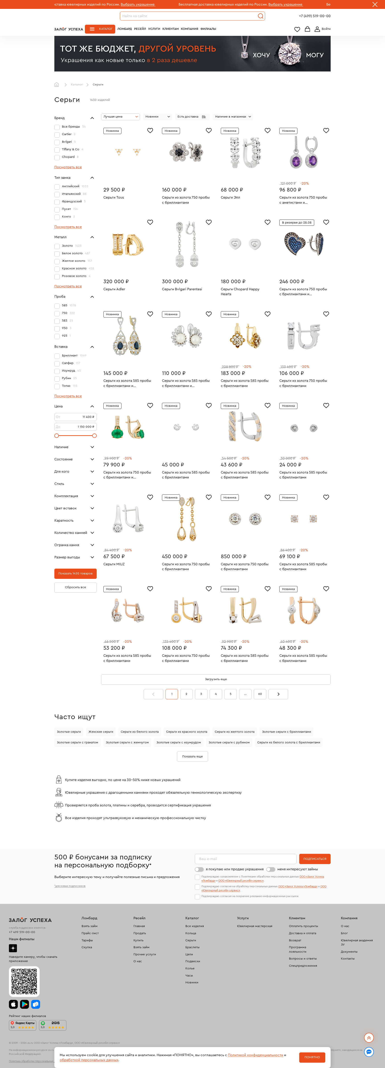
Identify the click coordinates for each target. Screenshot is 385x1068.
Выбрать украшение (93, 4)
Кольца (190, 933)
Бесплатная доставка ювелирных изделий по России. (178, 4)
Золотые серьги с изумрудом (178, 742)
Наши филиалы (22, 939)
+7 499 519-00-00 (22, 932)
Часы (189, 975)
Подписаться (314, 859)
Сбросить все (75, 587)
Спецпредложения (303, 965)
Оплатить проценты (303, 926)
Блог (344, 933)
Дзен (13, 948)
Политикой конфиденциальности (255, 1055)
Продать (139, 933)
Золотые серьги (69, 731)
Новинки (191, 982)
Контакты (348, 958)
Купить (138, 940)
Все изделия (194, 926)
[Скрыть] (375, 5)
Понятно (312, 1057)
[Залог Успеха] (68, 29)
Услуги (154, 29)
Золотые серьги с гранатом (77, 742)
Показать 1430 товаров (75, 573)
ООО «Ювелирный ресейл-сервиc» (241, 880)
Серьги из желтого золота (234, 731)
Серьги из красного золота (186, 731)
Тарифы (87, 940)
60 (260, 694)
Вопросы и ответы (303, 958)
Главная (57, 85)
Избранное (297, 29)
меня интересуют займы (297, 869)
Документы (349, 951)
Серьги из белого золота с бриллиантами (288, 742)
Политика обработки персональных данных (36, 1061)
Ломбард (124, 29)
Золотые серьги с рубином (229, 742)
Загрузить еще (216, 679)
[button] (192, 117)
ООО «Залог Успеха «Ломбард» (297, 886)
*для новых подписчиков (70, 886)
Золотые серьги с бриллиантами (286, 731)
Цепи (189, 954)
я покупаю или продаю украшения (235, 869)
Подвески (192, 961)
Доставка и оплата (302, 933)
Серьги (190, 940)
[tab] (125, 176)
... (245, 694)
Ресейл (140, 29)
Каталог (106, 29)
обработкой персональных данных (89, 1060)
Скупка (87, 947)
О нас (137, 961)
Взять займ (90, 926)
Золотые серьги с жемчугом (127, 742)
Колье (190, 968)
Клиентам (170, 29)
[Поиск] (260, 16)
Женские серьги (100, 731)
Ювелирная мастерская (254, 926)
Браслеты (192, 947)
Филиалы (208, 29)
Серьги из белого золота (140, 731)
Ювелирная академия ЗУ (357, 942)
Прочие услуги (144, 954)
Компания (189, 29)
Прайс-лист (90, 933)
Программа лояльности (297, 949)
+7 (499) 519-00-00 (315, 16)
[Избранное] (150, 130)
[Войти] (322, 29)
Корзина (307, 29)
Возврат (295, 940)
